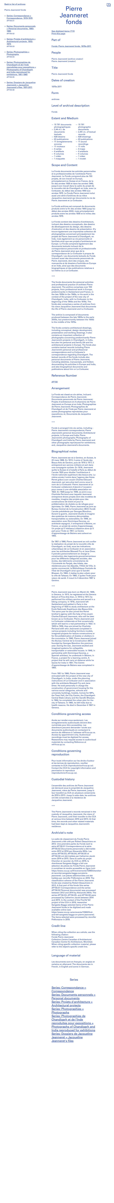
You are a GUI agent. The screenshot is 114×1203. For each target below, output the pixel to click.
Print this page (58, 34)
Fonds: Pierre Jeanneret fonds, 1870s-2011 (71, 46)
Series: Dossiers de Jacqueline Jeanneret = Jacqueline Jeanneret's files (72, 1038)
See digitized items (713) (63, 31)
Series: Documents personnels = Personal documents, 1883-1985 (21, 28)
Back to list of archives (14, 4)
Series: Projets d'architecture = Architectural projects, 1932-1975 (21, 41)
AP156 (55, 382)
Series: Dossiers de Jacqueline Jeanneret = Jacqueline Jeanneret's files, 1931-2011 (21, 85)
